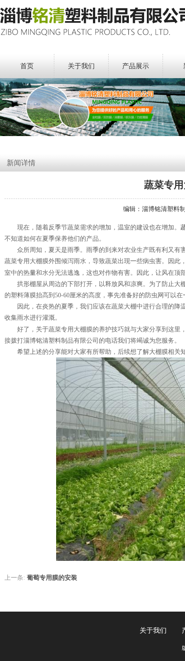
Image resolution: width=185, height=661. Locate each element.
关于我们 (81, 66)
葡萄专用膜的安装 (52, 577)
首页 (27, 66)
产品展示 (135, 66)
